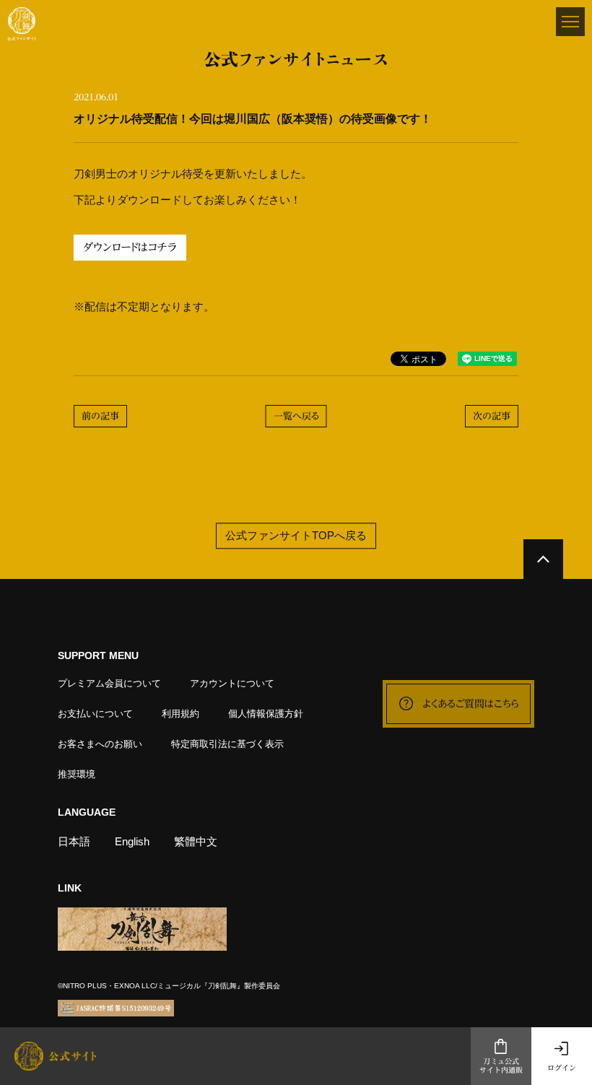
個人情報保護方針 (265, 713)
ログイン (561, 1067)
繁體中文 (195, 841)
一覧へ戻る (296, 416)
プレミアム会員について (109, 683)
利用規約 (180, 713)
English (132, 841)
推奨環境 (76, 774)
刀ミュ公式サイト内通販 (501, 1066)
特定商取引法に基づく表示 (227, 743)
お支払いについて (95, 713)
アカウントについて (232, 683)
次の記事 (491, 416)
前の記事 (100, 416)
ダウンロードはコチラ (130, 247)
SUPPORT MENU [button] (98, 655)
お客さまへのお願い (100, 743)
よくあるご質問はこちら (470, 704)
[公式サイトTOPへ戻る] (543, 559)
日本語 (74, 841)
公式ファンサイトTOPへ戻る (296, 535)
